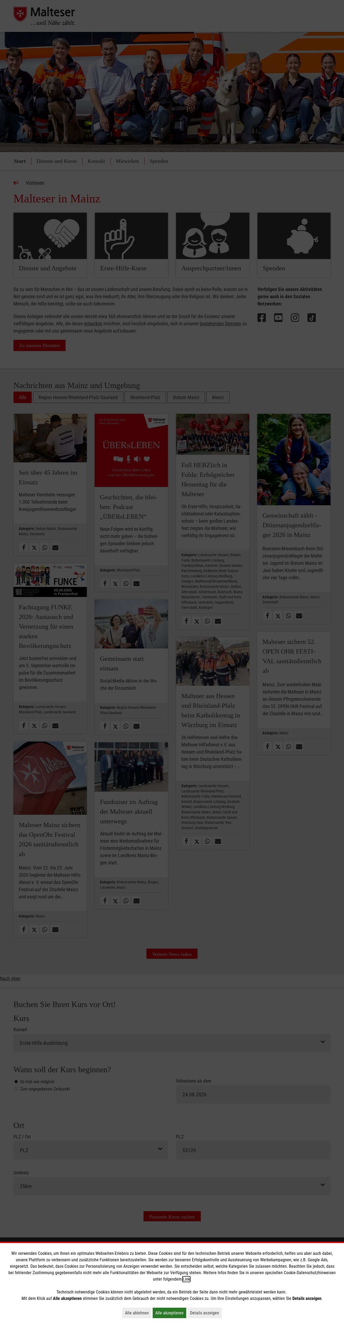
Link (186, 1279)
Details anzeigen (206, 1312)
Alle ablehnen (138, 1312)
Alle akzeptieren (170, 1312)
